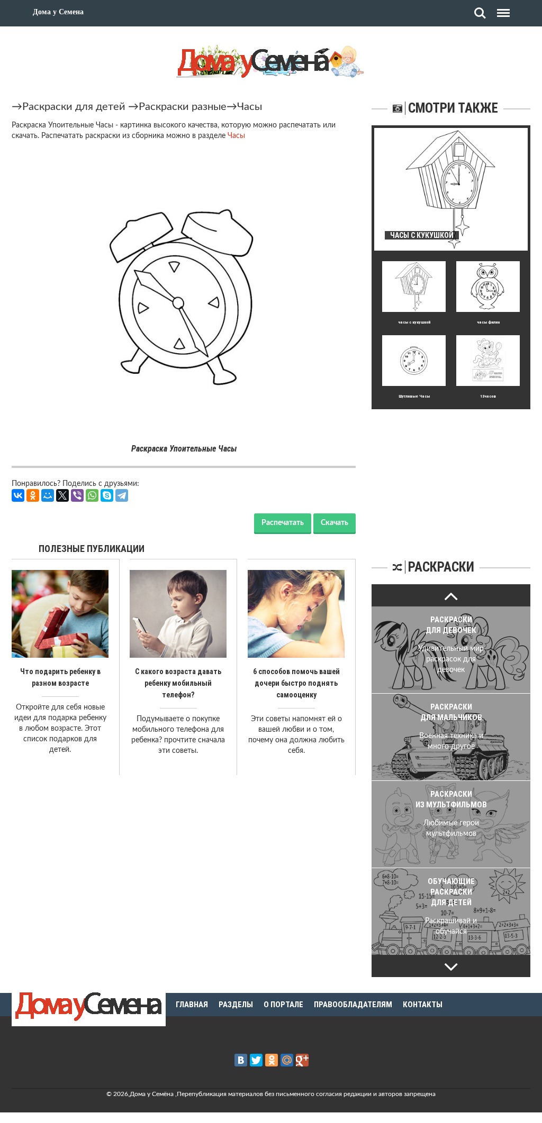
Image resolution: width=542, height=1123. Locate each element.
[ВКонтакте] (18, 495)
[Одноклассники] (32, 495)
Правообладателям (353, 1004)
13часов (488, 396)
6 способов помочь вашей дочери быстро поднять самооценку (296, 683)
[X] (62, 495)
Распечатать (282, 523)
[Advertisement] (451, 475)
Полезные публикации (91, 548)
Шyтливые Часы (414, 396)
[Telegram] (121, 495)
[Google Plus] (302, 1060)
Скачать (334, 523)
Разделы (236, 1004)
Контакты (422, 1004)
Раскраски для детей (73, 107)
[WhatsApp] (92, 495)
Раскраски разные (183, 107)
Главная (192, 1004)
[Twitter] (256, 1060)
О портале (283, 1004)
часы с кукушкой (414, 322)
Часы (249, 107)
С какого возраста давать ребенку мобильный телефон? (178, 683)
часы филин (488, 322)
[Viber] (77, 495)
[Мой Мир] (47, 495)
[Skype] (107, 495)
